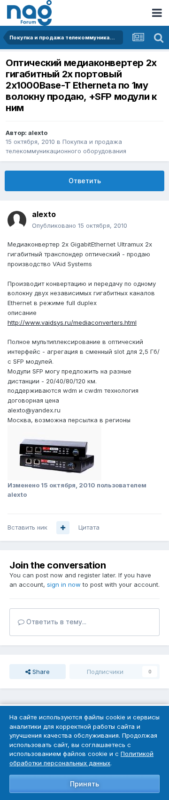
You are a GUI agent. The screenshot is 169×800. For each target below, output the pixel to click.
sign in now (64, 584)
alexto (37, 132)
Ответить (85, 181)
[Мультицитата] (62, 527)
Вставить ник (27, 527)
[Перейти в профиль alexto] (17, 220)
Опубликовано (79, 225)
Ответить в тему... (55, 622)
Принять (84, 784)
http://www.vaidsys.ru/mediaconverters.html (72, 322)
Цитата (89, 527)
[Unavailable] (54, 452)
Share (40, 671)
